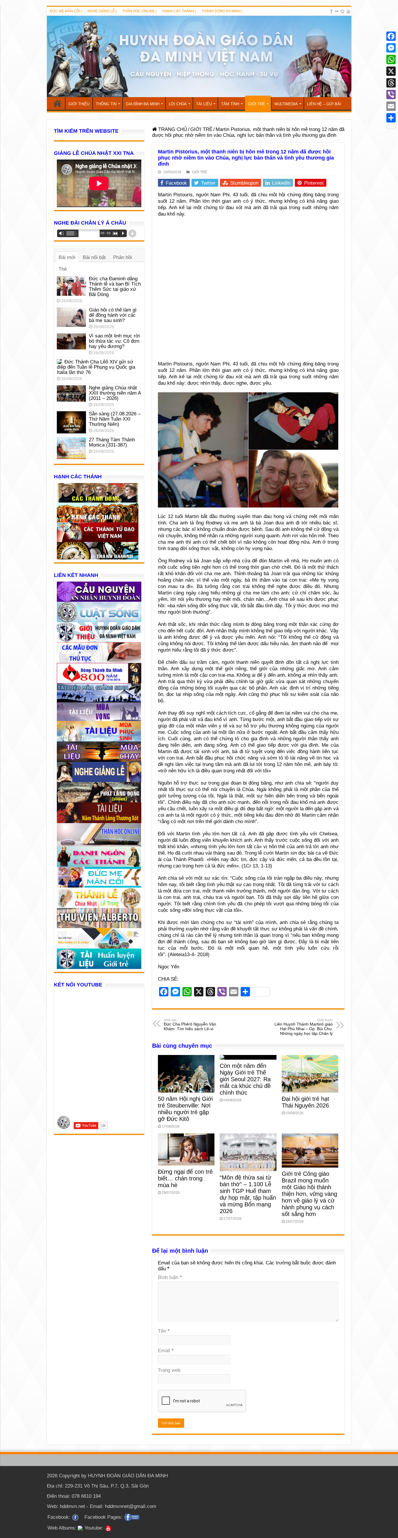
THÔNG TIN (106, 104)
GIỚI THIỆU (78, 104)
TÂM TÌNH (230, 104)
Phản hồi (122, 257)
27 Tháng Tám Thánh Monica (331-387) (112, 442)
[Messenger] (391, 48)
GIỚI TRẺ (256, 104)
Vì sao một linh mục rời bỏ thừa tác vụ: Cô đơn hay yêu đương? (114, 341)
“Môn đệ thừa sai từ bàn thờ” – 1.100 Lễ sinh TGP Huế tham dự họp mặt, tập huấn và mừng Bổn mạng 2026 (248, 1194)
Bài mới (67, 257)
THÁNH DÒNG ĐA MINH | (222, 11)
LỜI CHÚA (178, 104)
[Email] (391, 106)
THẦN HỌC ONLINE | (139, 11)
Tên (164, 1331)
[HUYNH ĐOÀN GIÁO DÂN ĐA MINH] (199, 56)
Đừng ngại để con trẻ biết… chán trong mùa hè (185, 1178)
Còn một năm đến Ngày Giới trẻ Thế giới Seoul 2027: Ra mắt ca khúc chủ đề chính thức (245, 1079)
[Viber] (391, 94)
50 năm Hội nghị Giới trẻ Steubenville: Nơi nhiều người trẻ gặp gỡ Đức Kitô (185, 1109)
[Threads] (391, 83)
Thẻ (63, 269)
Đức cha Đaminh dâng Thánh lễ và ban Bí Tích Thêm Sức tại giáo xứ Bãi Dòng (115, 286)
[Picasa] (342, 11)
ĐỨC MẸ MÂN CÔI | (66, 11)
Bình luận (170, 1277)
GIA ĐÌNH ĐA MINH (142, 104)
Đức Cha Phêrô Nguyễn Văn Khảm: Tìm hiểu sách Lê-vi (190, 1024)
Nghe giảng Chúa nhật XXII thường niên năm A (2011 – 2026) (115, 393)
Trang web (169, 1370)
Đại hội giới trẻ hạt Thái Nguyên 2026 (305, 1102)
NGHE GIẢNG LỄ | (102, 11)
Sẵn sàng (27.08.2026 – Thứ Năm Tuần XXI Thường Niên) (114, 419)
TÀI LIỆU (204, 104)
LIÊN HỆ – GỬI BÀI (324, 104)
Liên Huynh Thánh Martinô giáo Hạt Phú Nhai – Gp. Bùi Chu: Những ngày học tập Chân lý (303, 1027)
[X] (391, 71)
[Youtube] (348, 11)
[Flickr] (336, 11)
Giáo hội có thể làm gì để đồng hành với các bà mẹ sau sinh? (113, 315)
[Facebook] (331, 11)
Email (166, 1350)
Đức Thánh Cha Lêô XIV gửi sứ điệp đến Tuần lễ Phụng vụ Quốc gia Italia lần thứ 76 (96, 367)
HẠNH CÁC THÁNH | (179, 11)
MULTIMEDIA (286, 104)
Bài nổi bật (94, 257)
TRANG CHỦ (57, 103)
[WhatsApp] (391, 59)
